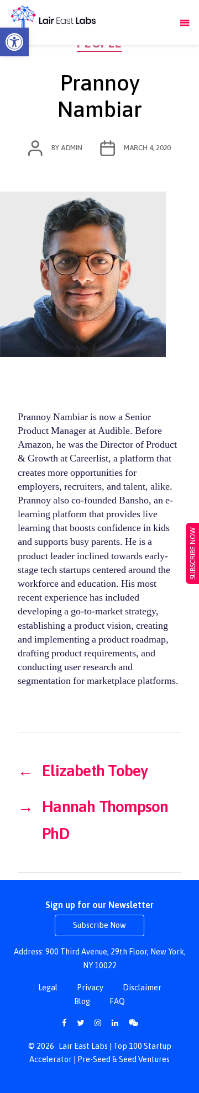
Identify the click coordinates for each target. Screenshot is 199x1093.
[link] (14, 42)
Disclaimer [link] (142, 987)
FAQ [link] (117, 1001)
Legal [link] (47, 987)
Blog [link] (82, 1001)
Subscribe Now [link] (99, 925)
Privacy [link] (90, 987)
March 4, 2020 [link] (147, 148)
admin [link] (71, 148)
